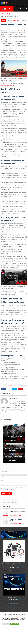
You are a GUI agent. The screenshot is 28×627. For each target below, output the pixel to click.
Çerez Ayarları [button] (6, 623)
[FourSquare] (15, 501)
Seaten (3, 20)
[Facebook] (4, 501)
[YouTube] (12, 501)
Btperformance (16, 20)
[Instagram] (8, 501)
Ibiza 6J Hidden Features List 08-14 (13, 437)
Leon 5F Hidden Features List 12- (14, 448)
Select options (14, 570)
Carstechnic (13, 385)
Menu (21, 8)
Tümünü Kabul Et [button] (15, 623)
